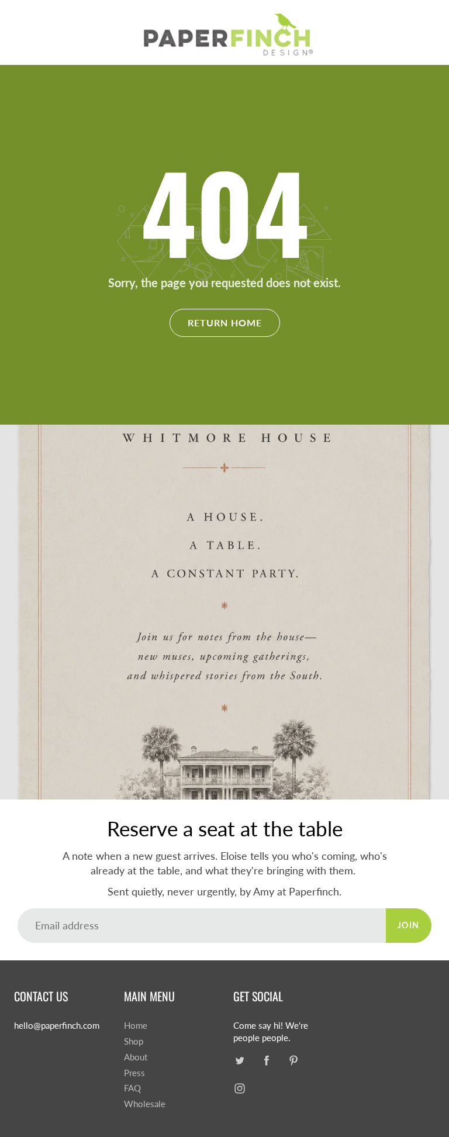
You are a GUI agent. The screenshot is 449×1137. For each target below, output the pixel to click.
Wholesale (144, 1104)
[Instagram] (239, 1089)
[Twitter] (239, 1060)
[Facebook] (266, 1060)
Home (135, 1026)
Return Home (225, 322)
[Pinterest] (293, 1060)
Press (134, 1073)
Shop (133, 1041)
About (135, 1057)
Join (409, 925)
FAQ (132, 1088)
